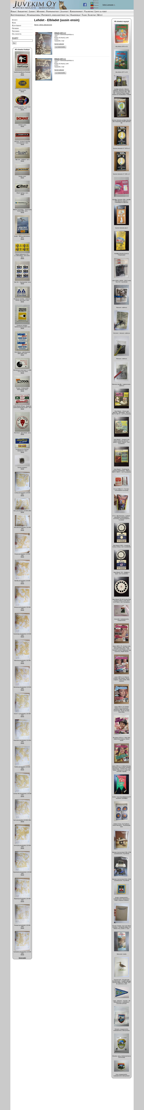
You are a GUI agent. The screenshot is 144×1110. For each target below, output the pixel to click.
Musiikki (40, 11)
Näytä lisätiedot (59, 44)
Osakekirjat (75, 15)
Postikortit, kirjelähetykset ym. (55, 15)
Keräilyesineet (76, 11)
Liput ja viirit (101, 11)
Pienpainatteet (52, 11)
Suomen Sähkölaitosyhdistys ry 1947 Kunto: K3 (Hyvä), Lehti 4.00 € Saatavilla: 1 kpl (64, 37)
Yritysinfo (15, 31)
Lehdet (32, 11)
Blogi (14, 22)
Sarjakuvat (22, 11)
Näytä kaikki (22, 958)
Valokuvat (88, 11)
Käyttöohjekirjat (18, 15)
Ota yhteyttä (16, 34)
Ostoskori (15, 28)
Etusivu (14, 20)
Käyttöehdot (16, 25)
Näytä (22, 74)
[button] (60, 47)
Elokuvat (92, 15)
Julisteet (64, 11)
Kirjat (13, 11)
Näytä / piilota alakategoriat (43, 25)
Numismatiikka (33, 15)
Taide (84, 15)
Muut (99, 15)
